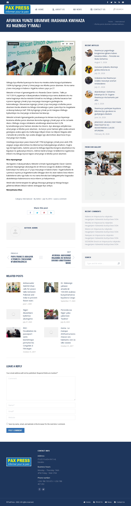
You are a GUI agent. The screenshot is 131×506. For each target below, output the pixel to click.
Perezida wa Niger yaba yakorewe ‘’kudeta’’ (66, 314)
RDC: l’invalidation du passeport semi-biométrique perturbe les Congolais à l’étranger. (29, 338)
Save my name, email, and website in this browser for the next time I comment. (37, 424)
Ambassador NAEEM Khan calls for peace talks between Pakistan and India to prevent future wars (30, 292)
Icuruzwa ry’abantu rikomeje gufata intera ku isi (106, 68)
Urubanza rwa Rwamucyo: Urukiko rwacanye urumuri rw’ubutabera (105, 81)
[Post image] (13, 287)
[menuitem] (39, 9)
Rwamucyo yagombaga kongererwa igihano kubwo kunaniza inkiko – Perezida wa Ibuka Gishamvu (107, 54)
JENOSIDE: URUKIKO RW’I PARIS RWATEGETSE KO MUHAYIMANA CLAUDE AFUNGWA (108, 126)
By (37, 199)
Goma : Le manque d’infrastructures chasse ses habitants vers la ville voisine (68, 335)
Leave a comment (60, 199)
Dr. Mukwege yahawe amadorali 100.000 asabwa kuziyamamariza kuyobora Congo (68, 290)
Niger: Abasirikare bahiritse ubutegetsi (28, 314)
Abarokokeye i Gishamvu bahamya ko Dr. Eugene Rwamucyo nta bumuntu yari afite (106, 96)
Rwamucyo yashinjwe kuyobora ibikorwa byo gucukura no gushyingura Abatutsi (108, 111)
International (13, 44)
